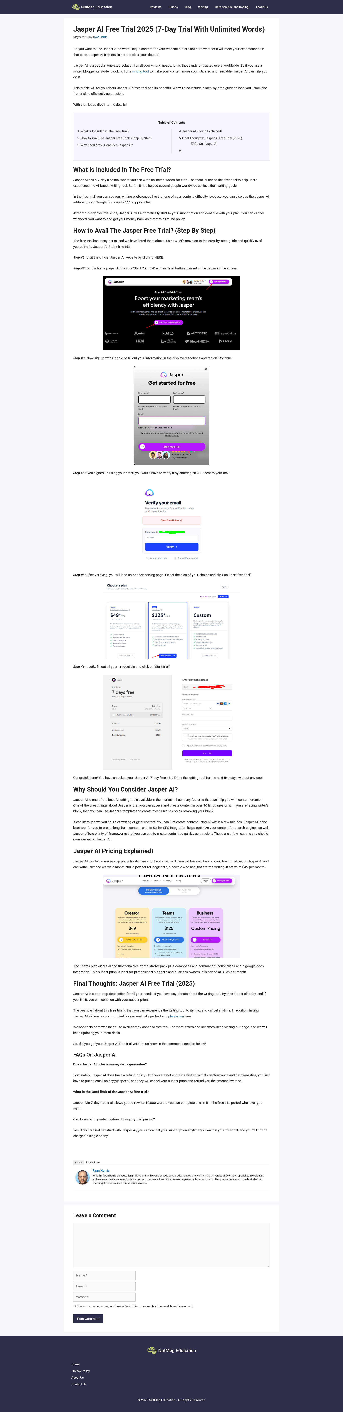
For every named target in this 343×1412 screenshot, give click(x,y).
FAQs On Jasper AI (204, 144)
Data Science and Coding (231, 7)
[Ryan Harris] (82, 1183)
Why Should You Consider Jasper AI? (107, 145)
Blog (188, 7)
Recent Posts (93, 1162)
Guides (173, 7)
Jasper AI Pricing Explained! (202, 131)
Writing (203, 7)
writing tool (140, 71)
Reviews (155, 7)
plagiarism (176, 1016)
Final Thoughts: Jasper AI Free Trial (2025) (212, 138)
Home (75, 1364)
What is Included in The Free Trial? (105, 131)
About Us (262, 7)
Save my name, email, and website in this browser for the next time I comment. (135, 1306)
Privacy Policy (80, 1371)
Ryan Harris (101, 1170)
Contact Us (78, 1384)
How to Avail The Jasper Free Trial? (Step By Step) (116, 138)
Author (78, 1162)
